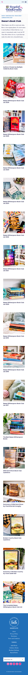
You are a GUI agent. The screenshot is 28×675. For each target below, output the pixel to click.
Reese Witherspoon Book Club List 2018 (13, 371)
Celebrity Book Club (7, 17)
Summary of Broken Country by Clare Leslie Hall (13, 572)
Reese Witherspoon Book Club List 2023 (13, 202)
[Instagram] (14, 664)
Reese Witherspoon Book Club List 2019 (13, 337)
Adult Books (14, 645)
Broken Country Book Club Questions (12, 539)
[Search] (22, 659)
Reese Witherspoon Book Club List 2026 (13, 101)
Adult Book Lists (10, 15)
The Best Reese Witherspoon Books (13, 438)
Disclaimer (14, 636)
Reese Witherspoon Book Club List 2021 (13, 270)
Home (3, 15)
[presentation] (14, 54)
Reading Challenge (14, 650)
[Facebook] (11, 664)
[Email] (8, 664)
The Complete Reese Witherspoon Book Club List (12, 606)
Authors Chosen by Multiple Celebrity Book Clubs (12, 68)
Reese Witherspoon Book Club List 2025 (13, 135)
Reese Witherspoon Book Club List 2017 (13, 404)
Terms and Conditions (14, 638)
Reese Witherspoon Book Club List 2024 (13, 169)
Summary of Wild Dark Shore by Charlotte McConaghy (13, 505)
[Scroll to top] (25, 670)
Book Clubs (18, 15)
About (14, 631)
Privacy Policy (14, 634)
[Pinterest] (17, 664)
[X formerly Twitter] (20, 664)
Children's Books (14, 648)
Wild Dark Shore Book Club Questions (12, 471)
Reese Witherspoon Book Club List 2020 (13, 303)
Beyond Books (14, 652)
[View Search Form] (2, 2)
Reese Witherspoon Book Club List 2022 (13, 236)
